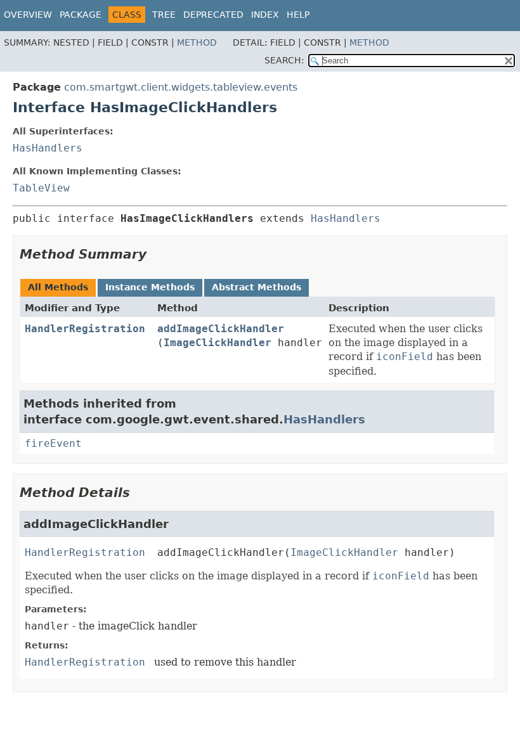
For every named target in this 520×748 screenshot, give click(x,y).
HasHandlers (47, 148)
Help (298, 15)
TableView (41, 188)
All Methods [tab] (58, 287)
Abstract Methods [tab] (256, 287)
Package (80, 15)
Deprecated (213, 15)
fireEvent (53, 443)
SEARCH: (284, 60)
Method (197, 42)
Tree (164, 15)
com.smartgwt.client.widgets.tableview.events (180, 87)
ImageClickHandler (217, 343)
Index (265, 15)
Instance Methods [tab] (150, 287)
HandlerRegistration (85, 329)
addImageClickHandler (220, 329)
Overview (28, 15)
